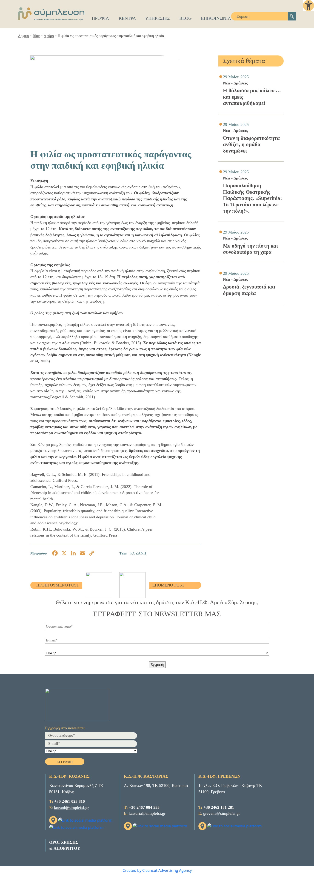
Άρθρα (49, 36)
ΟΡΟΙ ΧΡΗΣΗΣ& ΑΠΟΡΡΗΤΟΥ (64, 845)
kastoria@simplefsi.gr (147, 813)
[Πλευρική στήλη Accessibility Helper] (308, 5)
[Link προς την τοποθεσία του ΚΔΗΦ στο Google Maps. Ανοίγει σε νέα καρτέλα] (53, 819)
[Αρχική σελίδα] (51, 13)
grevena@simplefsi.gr (221, 813)
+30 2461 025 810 (69, 801)
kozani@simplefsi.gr (71, 807)
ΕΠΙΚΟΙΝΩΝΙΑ (216, 18)
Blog (36, 36)
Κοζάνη (138, 553)
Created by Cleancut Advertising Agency (157, 870)
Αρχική (23, 36)
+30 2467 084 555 (144, 807)
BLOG (185, 18)
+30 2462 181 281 (218, 807)
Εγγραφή (157, 665)
